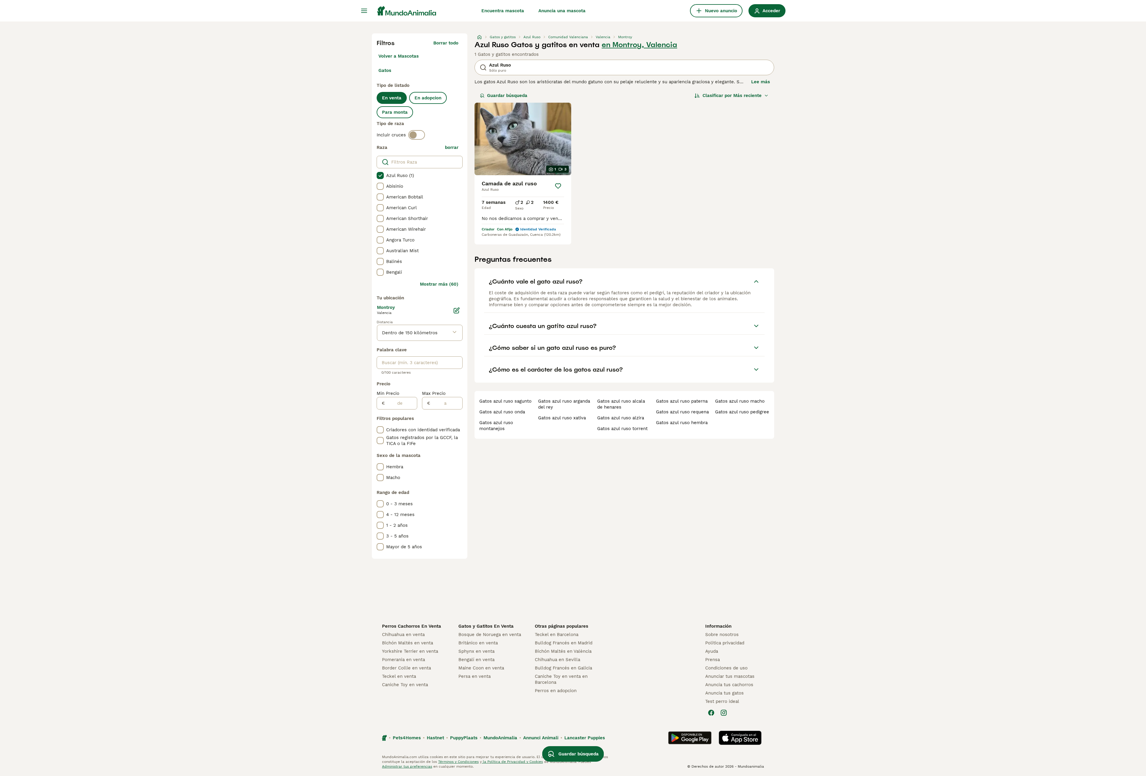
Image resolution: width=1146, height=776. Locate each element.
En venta (391, 98)
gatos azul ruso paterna (682, 401)
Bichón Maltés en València (563, 651)
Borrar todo (445, 43)
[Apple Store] (740, 738)
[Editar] (457, 310)
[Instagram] (724, 713)
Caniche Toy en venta (405, 684)
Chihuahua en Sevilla (557, 659)
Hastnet (435, 737)
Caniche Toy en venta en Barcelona (561, 679)
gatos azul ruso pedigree (742, 412)
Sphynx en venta (476, 651)
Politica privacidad (724, 643)
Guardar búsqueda (507, 95)
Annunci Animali (540, 737)
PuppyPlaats (464, 737)
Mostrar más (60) (439, 284)
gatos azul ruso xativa (562, 418)
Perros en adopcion (556, 690)
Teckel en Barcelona (556, 634)
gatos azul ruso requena (682, 412)
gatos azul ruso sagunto (505, 401)
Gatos (384, 70)
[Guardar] (558, 186)
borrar (451, 147)
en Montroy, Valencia (639, 45)
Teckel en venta (399, 676)
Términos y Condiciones (458, 762)
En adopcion (428, 98)
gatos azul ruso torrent (622, 428)
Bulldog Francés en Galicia (563, 668)
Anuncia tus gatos (724, 693)
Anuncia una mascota (562, 10)
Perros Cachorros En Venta (411, 626)
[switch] (416, 135)
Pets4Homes (407, 737)
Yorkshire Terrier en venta (410, 651)
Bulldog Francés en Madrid (563, 643)
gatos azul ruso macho (740, 401)
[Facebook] (711, 713)
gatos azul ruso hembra (682, 422)
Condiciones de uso (726, 668)
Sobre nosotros (722, 634)
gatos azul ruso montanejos (496, 425)
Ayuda (711, 651)
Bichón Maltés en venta (407, 643)
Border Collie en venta (406, 668)
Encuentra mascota (502, 10)
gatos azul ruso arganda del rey (564, 404)
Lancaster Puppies (584, 737)
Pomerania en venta (403, 659)
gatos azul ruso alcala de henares (621, 404)
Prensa (712, 659)
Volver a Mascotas (398, 56)
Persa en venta (474, 676)
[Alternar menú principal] (364, 11)
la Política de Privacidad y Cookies (512, 762)
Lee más (760, 81)
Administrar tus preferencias (407, 766)
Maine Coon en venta (481, 668)
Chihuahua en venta (403, 634)
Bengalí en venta (476, 659)
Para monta (395, 112)
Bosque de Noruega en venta (489, 634)
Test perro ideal (722, 701)
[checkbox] (380, 175)
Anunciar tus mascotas (729, 676)
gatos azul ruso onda (502, 412)
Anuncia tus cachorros (729, 684)
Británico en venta (478, 643)
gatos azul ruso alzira (620, 418)
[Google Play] (689, 738)
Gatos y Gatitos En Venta (486, 626)
